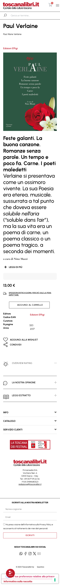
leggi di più (15, 267)
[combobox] (26, 15)
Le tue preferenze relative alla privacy (32, 576)
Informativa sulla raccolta (18, 581)
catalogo (9, 421)
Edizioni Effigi (10, 48)
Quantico (40, 567)
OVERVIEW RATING (22, 363)
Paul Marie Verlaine (12, 34)
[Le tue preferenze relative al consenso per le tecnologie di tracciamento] (55, 580)
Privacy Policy (45, 524)
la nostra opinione (24, 382)
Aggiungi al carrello (30, 305)
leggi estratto (21, 395)
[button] (57, 5)
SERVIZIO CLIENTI (12, 429)
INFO (5, 412)
